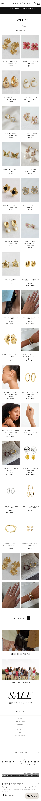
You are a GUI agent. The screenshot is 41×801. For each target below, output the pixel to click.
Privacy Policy (20, 735)
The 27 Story (20, 721)
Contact (20, 724)
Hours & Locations (20, 741)
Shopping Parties (20, 746)
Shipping (21, 730)
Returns (20, 732)
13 (23, 618)
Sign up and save (20, 752)
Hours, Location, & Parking (20, 727)
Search (20, 719)
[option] (20, 9)
